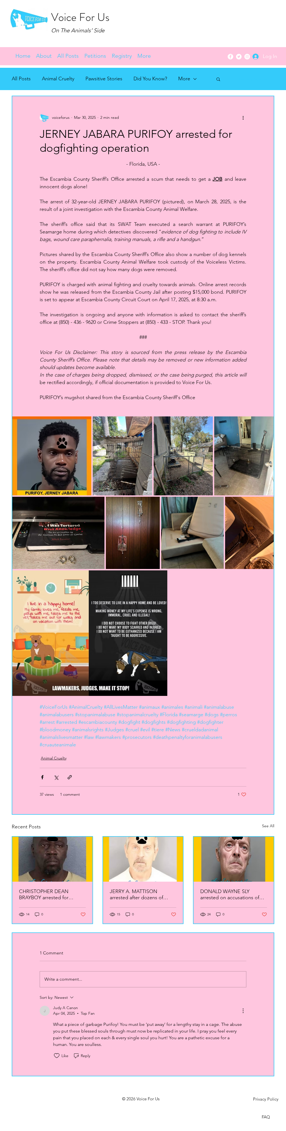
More (184, 79)
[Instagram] (247, 56)
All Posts (21, 79)
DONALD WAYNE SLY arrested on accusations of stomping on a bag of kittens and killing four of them (232, 894)
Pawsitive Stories (103, 79)
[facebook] (230, 56)
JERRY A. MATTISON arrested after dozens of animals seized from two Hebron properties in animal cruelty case (141, 894)
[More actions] (243, 117)
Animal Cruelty (58, 79)
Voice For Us (80, 17)
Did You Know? (150, 79)
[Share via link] (69, 777)
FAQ (266, 1117)
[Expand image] (51, 455)
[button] (68, 56)
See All (268, 825)
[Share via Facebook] (42, 777)
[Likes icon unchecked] (56, 1055)
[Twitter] (239, 56)
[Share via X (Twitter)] (56, 777)
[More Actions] (243, 1010)
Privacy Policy (265, 1099)
